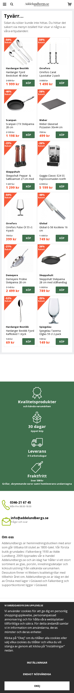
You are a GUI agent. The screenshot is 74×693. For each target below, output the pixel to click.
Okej (37, 686)
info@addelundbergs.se (29, 518)
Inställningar (37, 662)
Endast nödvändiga (37, 674)
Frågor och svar (19, 521)
